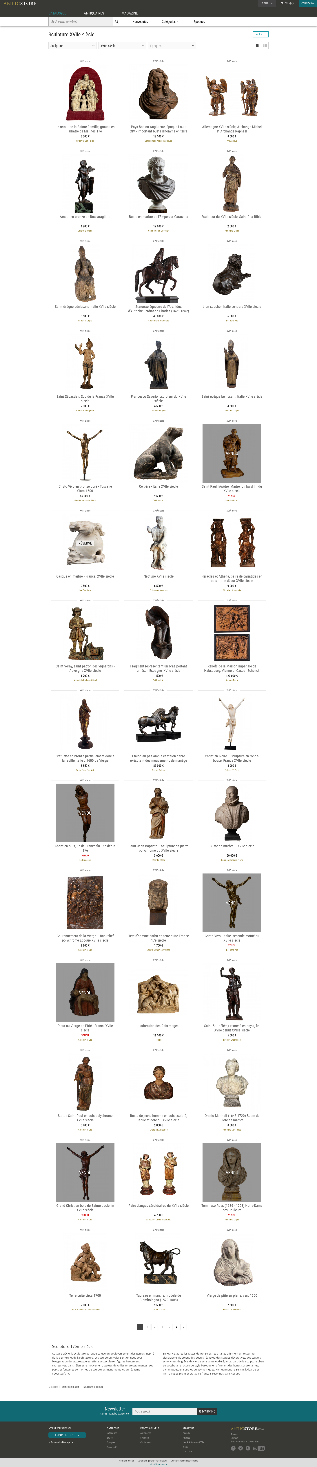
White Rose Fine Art (85, 770)
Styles (110, 1437)
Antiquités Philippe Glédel (85, 680)
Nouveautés (140, 21)
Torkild (158, 1039)
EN (286, 3)
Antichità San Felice (85, 140)
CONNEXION (307, 3)
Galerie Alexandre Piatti (85, 500)
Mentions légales (126, 1460)
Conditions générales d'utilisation (152, 1460)
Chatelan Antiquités (85, 410)
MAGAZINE (130, 13)
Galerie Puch (232, 680)
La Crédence (85, 859)
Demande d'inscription (62, 1442)
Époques (111, 1442)
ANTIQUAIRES (94, 13)
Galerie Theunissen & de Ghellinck (85, 1309)
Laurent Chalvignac (232, 1039)
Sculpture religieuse (93, 1387)
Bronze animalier (70, 1387)
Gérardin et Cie (158, 859)
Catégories (112, 1433)
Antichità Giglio (232, 230)
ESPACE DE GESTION (67, 1435)
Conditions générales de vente (184, 1460)
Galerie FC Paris (232, 770)
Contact (234, 1437)
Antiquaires (145, 1433)
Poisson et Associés (158, 590)
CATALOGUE (57, 13)
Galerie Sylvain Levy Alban (158, 949)
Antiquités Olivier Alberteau (158, 1219)
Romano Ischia (231, 500)
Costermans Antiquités (158, 320)
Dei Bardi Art (232, 320)
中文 (291, 3)
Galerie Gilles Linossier (158, 230)
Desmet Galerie (158, 770)
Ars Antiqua (232, 140)
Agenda (186, 1433)
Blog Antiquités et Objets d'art (245, 1441)
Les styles (187, 1451)
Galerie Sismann (85, 230)
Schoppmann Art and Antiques (158, 140)
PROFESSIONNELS (149, 1428)
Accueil (234, 1434)
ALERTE (260, 34)
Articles (186, 1437)
